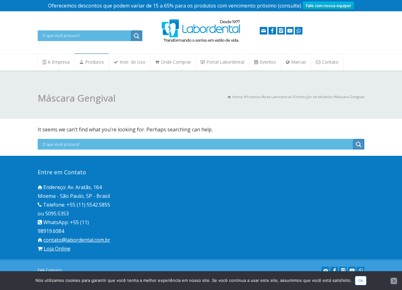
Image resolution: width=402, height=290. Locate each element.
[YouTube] (290, 30)
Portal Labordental (225, 62)
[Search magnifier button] (136, 36)
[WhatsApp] (298, 30)
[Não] (393, 280)
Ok (360, 280)
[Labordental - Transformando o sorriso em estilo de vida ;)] (201, 41)
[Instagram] (281, 30)
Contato (330, 62)
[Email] (263, 30)
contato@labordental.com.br (76, 239)
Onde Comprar (176, 62)
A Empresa (59, 62)
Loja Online (57, 248)
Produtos (94, 62)
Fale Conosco (50, 270)
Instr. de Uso (132, 62)
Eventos (268, 62)
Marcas (298, 62)
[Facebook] (272, 30)
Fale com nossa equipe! (328, 5)
